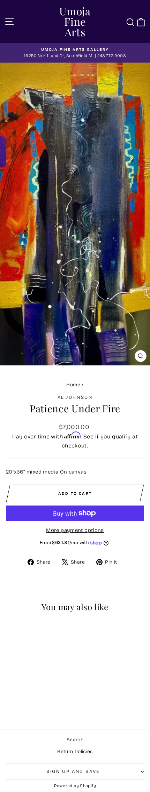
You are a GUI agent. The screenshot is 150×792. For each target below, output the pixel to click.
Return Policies (75, 751)
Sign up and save (73, 771)
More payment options (75, 530)
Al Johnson (75, 397)
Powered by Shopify (75, 785)
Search (75, 740)
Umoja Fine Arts (75, 21)
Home (73, 385)
